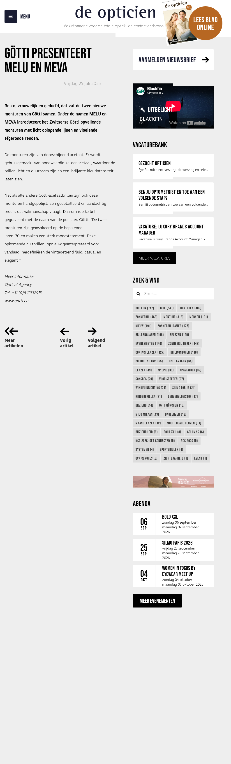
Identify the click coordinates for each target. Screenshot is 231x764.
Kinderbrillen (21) (149, 396)
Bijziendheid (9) (147, 432)
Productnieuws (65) (149, 361)
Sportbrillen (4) (171, 449)
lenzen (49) (144, 370)
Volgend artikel (96, 343)
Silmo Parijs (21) (184, 388)
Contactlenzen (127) (150, 352)
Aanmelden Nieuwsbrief (167, 60)
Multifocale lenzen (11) (184, 423)
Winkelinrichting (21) (151, 388)
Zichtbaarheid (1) (176, 458)
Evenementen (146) (149, 343)
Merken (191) (198, 317)
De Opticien (116, 11)
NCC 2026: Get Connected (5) (155, 441)
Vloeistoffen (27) (171, 379)
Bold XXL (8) (172, 432)
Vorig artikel (67, 343)
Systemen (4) (145, 449)
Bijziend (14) (144, 405)
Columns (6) (195, 432)
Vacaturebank (150, 145)
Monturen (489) (190, 308)
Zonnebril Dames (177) (173, 326)
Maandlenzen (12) (148, 423)
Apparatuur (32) (190, 370)
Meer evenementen (157, 600)
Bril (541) (167, 308)
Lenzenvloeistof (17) (183, 396)
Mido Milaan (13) (147, 414)
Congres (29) (144, 379)
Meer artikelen (14, 343)
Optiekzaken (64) (181, 361)
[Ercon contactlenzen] (173, 481)
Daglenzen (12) (175, 414)
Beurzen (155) (179, 335)
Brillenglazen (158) (150, 335)
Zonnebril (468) (146, 317)
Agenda (141, 503)
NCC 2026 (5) (189, 441)
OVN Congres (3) (146, 458)
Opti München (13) (172, 405)
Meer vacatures (155, 258)
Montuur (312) (173, 317)
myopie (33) (166, 370)
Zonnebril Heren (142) (183, 343)
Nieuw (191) (144, 326)
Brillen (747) (145, 308)
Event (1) (200, 458)
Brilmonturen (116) (184, 352)
